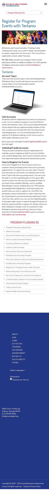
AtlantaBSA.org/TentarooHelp (14, 214)
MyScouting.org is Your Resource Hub (21, 271)
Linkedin (30, 389)
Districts (16, 356)
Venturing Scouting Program (17, 283)
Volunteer (17, 350)
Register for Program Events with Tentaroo (23, 267)
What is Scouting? (13, 231)
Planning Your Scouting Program (18, 255)
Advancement (18, 353)
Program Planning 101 (16, 13)
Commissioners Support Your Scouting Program (24, 279)
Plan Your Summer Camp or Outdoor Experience (25, 259)
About (15, 334)
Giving (15, 362)
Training (16, 347)
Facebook (8, 389)
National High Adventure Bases (18, 291)
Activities (17, 344)
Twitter (19, 389)
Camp (14, 340)
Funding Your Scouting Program (18, 263)
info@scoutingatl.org (10, 416)
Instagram (24, 400)
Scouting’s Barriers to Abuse (17, 243)
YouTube (41, 389)
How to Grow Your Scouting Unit (19, 251)
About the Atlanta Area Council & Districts (23, 235)
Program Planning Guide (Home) (18, 227)
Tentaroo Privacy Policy (32, 486)
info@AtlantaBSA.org (36, 141)
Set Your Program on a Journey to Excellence (23, 275)
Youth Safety (18, 359)
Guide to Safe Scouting (15, 247)
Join (14, 337)
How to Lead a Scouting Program (19, 239)
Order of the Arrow (13, 287)
